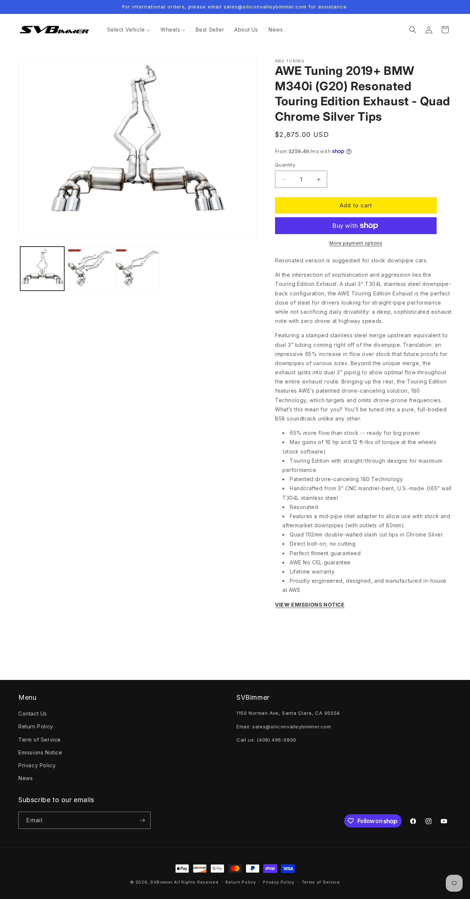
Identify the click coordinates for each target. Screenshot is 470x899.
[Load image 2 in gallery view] (90, 269)
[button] (413, 30)
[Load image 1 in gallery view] (42, 269)
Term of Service (39, 739)
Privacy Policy (36, 765)
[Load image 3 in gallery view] (138, 269)
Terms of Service (321, 882)
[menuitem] (128, 29)
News (25, 778)
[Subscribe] (142, 820)
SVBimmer (161, 882)
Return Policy (35, 726)
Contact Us (32, 713)
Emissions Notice (40, 752)
